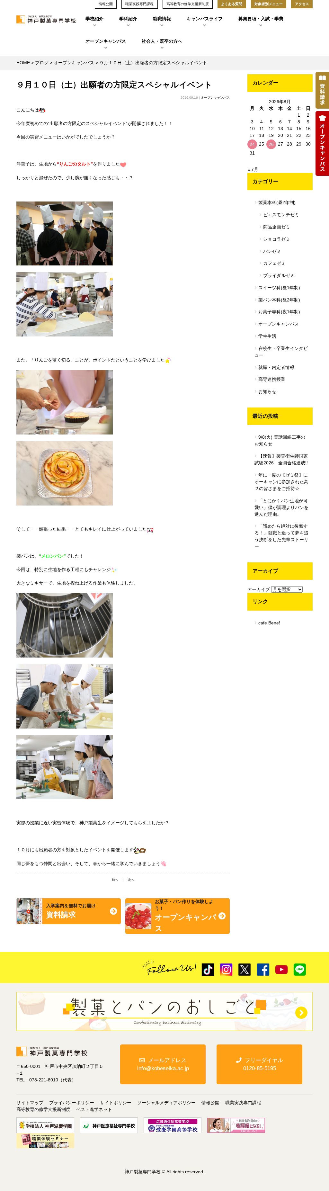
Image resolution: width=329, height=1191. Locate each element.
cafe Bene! (269, 622)
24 (252, 144)
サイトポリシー (115, 1102)
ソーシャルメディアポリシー (166, 1102)
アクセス (302, 4)
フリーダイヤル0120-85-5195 (263, 1064)
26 (271, 144)
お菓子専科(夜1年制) (279, 311)
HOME (23, 62)
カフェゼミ (274, 263)
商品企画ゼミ (276, 226)
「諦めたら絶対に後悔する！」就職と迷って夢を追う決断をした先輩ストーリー (281, 536)
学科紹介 (128, 18)
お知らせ (267, 391)
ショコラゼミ (276, 239)
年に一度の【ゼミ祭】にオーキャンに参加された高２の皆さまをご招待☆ (281, 481)
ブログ (42, 62)
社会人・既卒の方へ (162, 41)
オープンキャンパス (105, 41)
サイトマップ (29, 1102)
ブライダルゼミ (279, 275)
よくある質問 (231, 4)
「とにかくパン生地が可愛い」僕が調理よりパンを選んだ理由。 (281, 507)
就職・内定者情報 (276, 367)
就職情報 (162, 18)
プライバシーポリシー (71, 1102)
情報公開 (210, 1102)
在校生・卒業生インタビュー (281, 352)
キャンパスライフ (205, 18)
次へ (131, 880)
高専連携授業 (271, 379)
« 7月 (252, 169)
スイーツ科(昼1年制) (279, 287)
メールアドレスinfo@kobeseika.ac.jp (163, 1064)
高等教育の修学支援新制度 (43, 1109)
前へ (115, 880)
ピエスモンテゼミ (281, 214)
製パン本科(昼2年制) (279, 299)
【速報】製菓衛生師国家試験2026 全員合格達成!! (281, 459)
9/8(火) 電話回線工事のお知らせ (279, 440)
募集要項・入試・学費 (260, 18)
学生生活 (267, 336)
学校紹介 (94, 18)
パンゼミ (272, 251)
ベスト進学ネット (94, 1109)
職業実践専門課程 (243, 1102)
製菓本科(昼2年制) (277, 202)
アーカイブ (258, 589)
